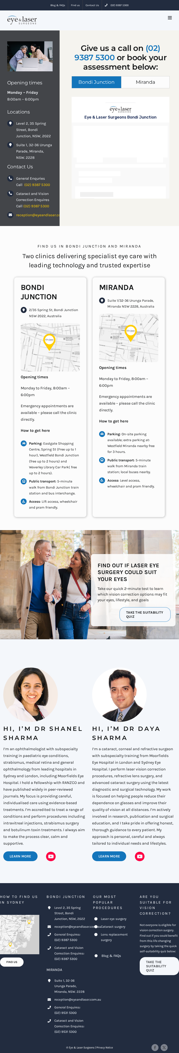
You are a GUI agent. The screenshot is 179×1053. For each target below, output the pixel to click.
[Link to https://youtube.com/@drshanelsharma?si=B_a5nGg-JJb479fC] (51, 857)
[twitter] (164, 1047)
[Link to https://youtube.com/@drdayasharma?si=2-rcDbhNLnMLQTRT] (140, 857)
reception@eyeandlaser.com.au (42, 215)
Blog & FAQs (111, 956)
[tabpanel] (120, 148)
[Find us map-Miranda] (128, 315)
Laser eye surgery (113, 919)
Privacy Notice (104, 1047)
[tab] (96, 82)
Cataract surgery (113, 927)
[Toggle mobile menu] (170, 17)
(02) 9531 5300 (65, 1013)
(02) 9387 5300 (37, 184)
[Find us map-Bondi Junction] (50, 325)
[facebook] (154, 1047)
